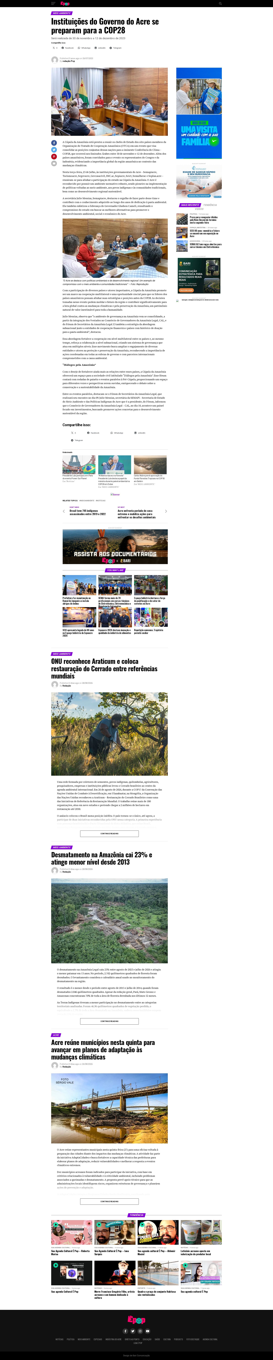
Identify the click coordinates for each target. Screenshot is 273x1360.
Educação (147, 1339)
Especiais (98, 1339)
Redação (67, 686)
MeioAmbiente (87, 501)
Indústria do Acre (113, 1339)
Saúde (157, 1339)
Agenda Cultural (210, 1339)
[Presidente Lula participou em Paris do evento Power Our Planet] (79, 464)
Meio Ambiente (84, 1339)
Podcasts (178, 1339)
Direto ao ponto (132, 1339)
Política (70, 1339)
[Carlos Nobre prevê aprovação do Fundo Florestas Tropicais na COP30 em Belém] (150, 464)
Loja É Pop (138, 1342)
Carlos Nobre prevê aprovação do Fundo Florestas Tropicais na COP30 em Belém (149, 478)
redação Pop (69, 61)
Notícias (101, 501)
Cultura (167, 1339)
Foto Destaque (192, 1339)
